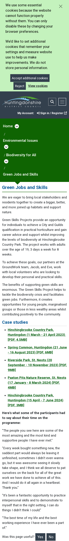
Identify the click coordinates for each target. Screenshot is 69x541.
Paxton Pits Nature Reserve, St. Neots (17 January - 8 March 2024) (37, 383)
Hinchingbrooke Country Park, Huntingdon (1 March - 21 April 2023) (37, 335)
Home (8, 126)
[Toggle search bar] (52, 102)
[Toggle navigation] (62, 102)
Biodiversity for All (21, 155)
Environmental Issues (20, 140)
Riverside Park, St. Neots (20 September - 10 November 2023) (37, 365)
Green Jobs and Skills (20, 174)
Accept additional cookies (30, 78)
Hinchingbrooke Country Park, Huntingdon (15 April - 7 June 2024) (35, 400)
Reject (19, 86)
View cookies (38, 86)
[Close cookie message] (60, 6)
